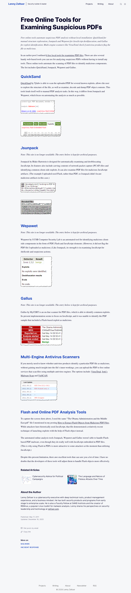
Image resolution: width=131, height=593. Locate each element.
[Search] (121, 4)
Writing (100, 4)
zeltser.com (53, 509)
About (110, 4)
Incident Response (30, 547)
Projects (89, 4)
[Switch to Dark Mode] (125, 4)
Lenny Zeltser (16, 3)
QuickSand (26, 83)
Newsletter (81, 586)
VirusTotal (96, 371)
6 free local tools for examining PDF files (64, 55)
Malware (25, 544)
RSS (94, 586)
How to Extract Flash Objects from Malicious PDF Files (83, 422)
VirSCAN (42, 375)
